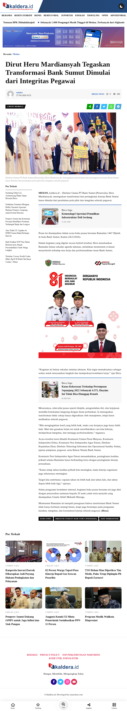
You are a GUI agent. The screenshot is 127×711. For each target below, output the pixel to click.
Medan (16, 54)
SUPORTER (67, 15)
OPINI (105, 15)
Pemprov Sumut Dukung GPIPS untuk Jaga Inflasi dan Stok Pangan (22, 620)
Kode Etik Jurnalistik (63, 658)
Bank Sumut (45, 519)
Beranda (7, 54)
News (101, 94)
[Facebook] (53, 682)
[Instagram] (67, 682)
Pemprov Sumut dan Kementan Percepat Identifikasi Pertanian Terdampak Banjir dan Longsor (17, 222)
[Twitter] (60, 682)
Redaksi (32, 655)
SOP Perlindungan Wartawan (81, 655)
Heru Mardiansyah (109, 519)
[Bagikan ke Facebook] (97, 106)
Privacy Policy (50, 655)
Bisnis (37, 15)
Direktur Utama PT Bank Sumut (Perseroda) (76, 519)
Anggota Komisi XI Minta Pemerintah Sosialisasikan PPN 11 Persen (62, 620)
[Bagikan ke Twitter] (104, 106)
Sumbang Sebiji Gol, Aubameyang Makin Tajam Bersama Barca (16, 196)
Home (13, 708)
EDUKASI (80, 15)
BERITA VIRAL (51, 15)
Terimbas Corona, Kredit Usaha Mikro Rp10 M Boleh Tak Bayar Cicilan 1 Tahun (18, 259)
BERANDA (7, 15)
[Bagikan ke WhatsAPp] (111, 106)
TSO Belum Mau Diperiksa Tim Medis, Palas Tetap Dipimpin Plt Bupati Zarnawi (103, 574)
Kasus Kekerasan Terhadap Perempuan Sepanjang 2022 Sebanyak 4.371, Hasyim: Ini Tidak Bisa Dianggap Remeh (85, 390)
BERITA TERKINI (23, 15)
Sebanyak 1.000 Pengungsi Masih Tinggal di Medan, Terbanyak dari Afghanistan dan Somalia (75, 22)
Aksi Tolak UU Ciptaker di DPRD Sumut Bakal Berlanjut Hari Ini (17, 233)
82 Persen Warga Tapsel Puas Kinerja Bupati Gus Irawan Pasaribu (62, 574)
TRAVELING (93, 15)
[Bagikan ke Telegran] (118, 106)
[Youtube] (73, 682)
